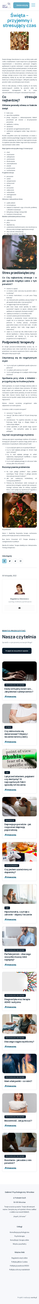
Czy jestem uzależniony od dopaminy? (18, 871)
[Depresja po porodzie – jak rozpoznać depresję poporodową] (19, 806)
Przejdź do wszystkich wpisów (17, 651)
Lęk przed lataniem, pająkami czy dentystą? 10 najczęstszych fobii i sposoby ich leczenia (19, 780)
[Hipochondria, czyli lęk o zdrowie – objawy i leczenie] (19, 894)
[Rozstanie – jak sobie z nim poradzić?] (19, 1142)
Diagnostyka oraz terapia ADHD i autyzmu (17, 1001)
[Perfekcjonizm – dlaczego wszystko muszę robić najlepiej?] (19, 936)
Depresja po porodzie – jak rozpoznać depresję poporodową (17, 827)
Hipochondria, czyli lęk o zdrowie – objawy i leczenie (18, 913)
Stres (8, 727)
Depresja (10, 820)
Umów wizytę (22, 5)
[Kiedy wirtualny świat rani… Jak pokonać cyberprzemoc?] (19, 671)
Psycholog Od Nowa (15, 685)
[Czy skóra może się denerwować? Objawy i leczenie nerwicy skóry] (19, 713)
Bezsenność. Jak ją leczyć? (18, 1120)
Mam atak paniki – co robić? (18, 1081)
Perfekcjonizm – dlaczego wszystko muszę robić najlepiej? (17, 957)
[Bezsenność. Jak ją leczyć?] (19, 1103)
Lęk (7, 772)
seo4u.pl (34, 1297)
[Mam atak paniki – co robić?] (19, 1063)
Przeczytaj (11, 696)
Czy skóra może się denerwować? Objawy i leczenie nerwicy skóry (16, 734)
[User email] (19, 608)
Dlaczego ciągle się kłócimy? (19, 1041)
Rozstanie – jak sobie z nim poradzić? (18, 1161)
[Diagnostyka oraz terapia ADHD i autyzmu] (19, 981)
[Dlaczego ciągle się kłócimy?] (19, 1024)
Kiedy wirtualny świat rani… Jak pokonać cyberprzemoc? (18, 690)
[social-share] (4, 561)
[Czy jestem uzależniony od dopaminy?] (19, 851)
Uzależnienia (12, 865)
